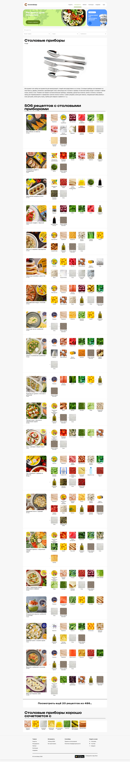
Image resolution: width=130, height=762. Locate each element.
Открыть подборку (33, 22)
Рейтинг (85, 4)
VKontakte (93, 741)
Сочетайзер (32, 4)
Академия (98, 4)
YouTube (93, 743)
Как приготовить (52, 743)
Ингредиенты (78, 4)
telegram (93, 746)
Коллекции (91, 4)
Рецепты (71, 4)
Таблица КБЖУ (51, 741)
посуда (26, 43)
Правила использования (71, 741)
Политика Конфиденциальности (72, 743)
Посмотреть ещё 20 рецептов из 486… (65, 703)
